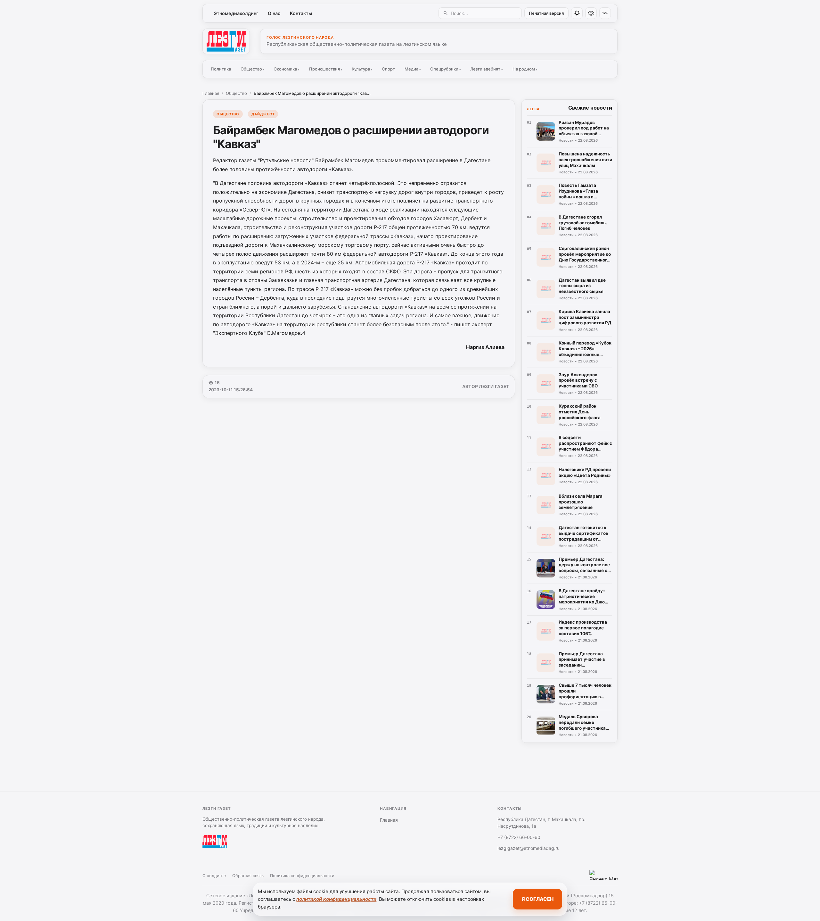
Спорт (388, 68)
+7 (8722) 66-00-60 (518, 837)
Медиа (413, 68)
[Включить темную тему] (577, 13)
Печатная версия (546, 13)
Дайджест (263, 114)
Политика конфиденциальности (302, 875)
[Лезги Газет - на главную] (226, 41)
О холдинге (214, 875)
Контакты (301, 13)
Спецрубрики (445, 68)
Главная (210, 93)
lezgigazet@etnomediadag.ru (528, 848)
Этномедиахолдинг (236, 13)
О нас (274, 13)
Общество (253, 68)
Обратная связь (248, 875)
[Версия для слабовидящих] (591, 13)
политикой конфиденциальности (336, 899)
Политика (221, 68)
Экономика (286, 68)
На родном (524, 68)
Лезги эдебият (486, 68)
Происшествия (325, 68)
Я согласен (537, 899)
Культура (362, 68)
